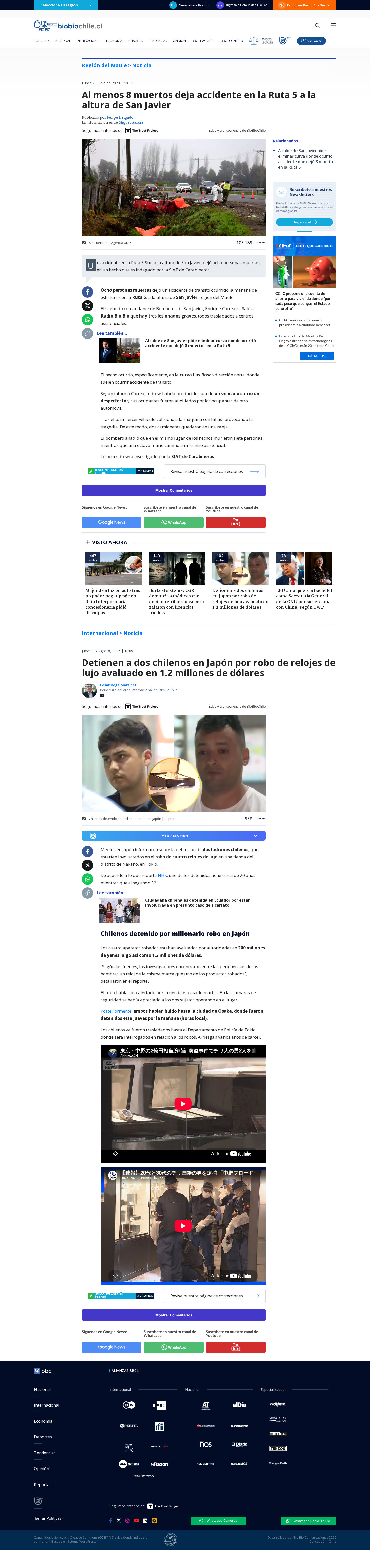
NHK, (163, 875)
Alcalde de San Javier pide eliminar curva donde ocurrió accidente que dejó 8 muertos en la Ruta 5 (200, 343)
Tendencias (158, 41)
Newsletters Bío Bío (193, 5)
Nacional (63, 41)
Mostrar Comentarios (173, 490)
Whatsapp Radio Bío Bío (311, 1521)
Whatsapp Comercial (222, 1520)
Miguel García (131, 123)
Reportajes (44, 1484)
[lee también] (121, 350)
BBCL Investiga (203, 41)
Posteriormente (116, 1011)
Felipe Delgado (120, 118)
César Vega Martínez (118, 685)
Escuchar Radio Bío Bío (306, 5)
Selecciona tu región (59, 5)
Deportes (135, 41)
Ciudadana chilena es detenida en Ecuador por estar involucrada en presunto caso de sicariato (197, 903)
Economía (114, 41)
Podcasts (41, 41)
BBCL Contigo (232, 41)
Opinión (179, 41)
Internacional (88, 41)
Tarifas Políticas (47, 1518)
